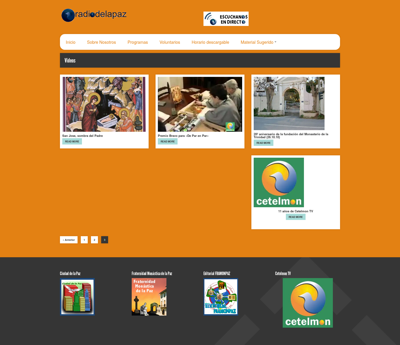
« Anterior (69, 240)
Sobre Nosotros (101, 42)
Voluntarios (169, 42)
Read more (72, 141)
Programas (138, 42)
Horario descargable (210, 42)
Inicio (70, 42)
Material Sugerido (257, 42)
